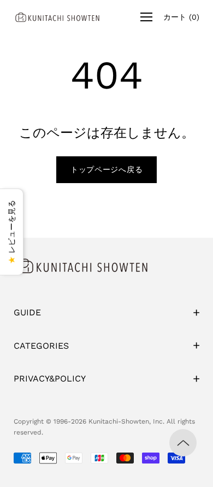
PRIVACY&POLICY (50, 378)
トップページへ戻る (106, 169)
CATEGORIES (41, 346)
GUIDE (27, 312)
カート (181, 17)
